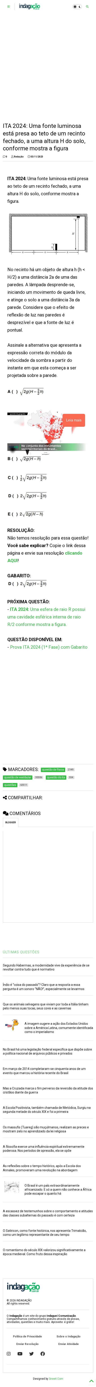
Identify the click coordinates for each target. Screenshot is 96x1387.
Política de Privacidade (27, 1336)
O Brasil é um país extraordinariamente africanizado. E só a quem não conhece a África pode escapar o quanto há (58, 1189)
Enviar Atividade (68, 1344)
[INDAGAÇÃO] (29, 8)
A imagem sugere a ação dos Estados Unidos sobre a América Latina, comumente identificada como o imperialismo (59, 1027)
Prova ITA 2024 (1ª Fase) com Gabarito (49, 647)
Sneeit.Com (56, 1378)
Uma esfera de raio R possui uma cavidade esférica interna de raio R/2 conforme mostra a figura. (46, 617)
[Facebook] (42, 1354)
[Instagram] (9, 1354)
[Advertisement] (48, 68)
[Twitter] (31, 1354)
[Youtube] (20, 1354)
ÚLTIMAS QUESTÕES (21, 952)
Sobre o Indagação (68, 1336)
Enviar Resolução (27, 1344)
